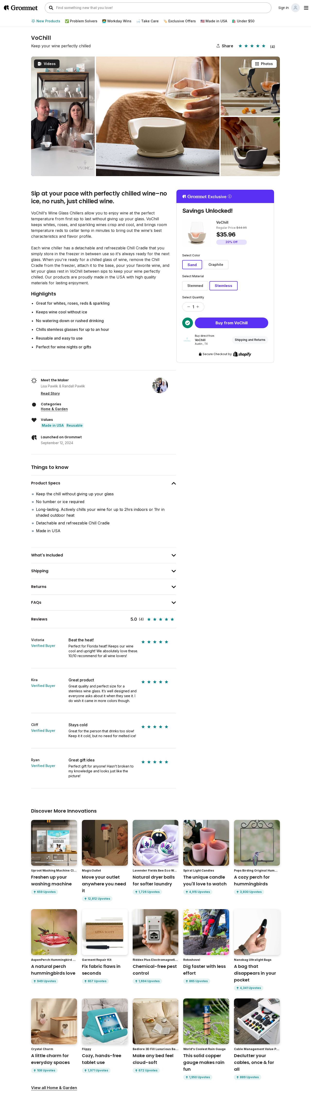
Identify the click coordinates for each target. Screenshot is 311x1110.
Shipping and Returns (250, 340)
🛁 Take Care (147, 21)
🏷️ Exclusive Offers (179, 21)
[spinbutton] (193, 306)
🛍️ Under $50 (243, 21)
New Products (48, 21)
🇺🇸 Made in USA (213, 21)
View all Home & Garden (54, 1087)
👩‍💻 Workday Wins (116, 21)
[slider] (252, 46)
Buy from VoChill (232, 322)
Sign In (283, 7)
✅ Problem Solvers (81, 21)
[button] (186, 306)
